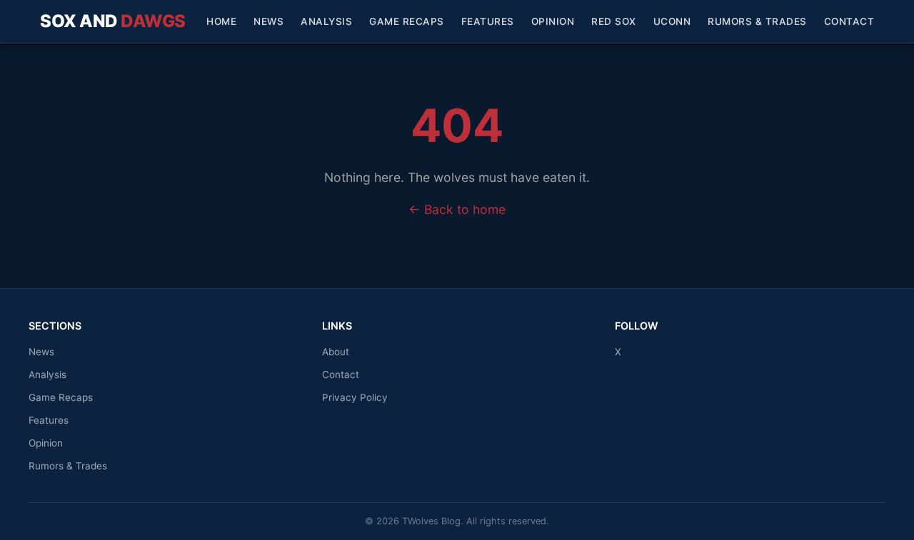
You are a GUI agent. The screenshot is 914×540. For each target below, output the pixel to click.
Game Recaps (406, 21)
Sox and (113, 21)
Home (221, 21)
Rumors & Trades (757, 21)
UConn (672, 21)
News (268, 21)
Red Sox (613, 21)
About (335, 351)
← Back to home (457, 209)
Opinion (553, 21)
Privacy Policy (355, 397)
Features (487, 21)
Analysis (326, 21)
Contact (849, 21)
